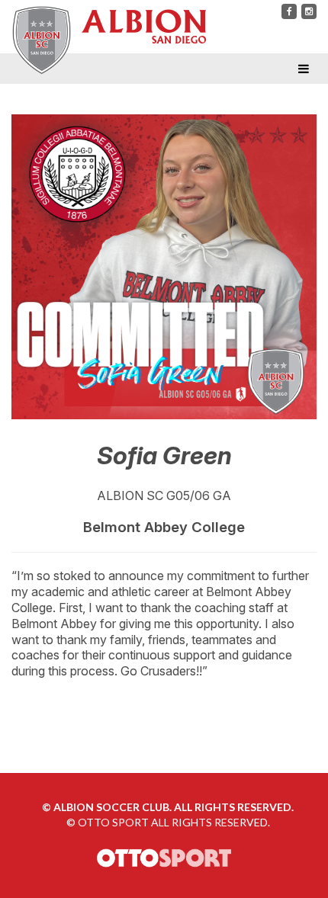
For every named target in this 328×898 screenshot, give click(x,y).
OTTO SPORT (113, 822)
